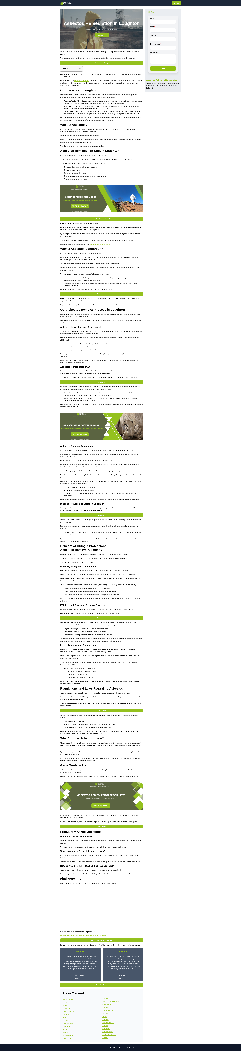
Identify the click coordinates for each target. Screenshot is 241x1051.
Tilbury (65, 1029)
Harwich (105, 1037)
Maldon (104, 1016)
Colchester (106, 1028)
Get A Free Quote (101, 985)
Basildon (65, 1020)
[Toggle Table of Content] (78, 68)
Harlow (65, 1005)
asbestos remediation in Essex (100, 244)
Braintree (105, 1007)
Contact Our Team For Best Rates (101, 219)
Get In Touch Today (101, 63)
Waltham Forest (84, 935)
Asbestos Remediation (81, 80)
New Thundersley (68, 1035)
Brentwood (66, 1008)
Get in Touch (102, 710)
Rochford (105, 1019)
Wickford (65, 1032)
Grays (64, 1017)
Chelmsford (66, 1026)
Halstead (105, 1025)
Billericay (66, 1014)
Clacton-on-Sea (107, 1031)
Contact (176, 3)
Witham (105, 1013)
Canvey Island (107, 1004)
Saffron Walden (107, 1010)
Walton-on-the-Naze (109, 1034)
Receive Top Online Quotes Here (101, 940)
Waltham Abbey (65, 935)
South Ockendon (68, 1011)
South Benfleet (67, 1038)
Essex (65, 1002)
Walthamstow (94, 935)
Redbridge (103, 935)
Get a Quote (100, 35)
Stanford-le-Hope (68, 1023)
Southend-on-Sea (108, 1022)
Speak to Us (102, 382)
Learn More (101, 515)
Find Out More (101, 294)
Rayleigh (105, 998)
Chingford (74, 935)
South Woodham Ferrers (110, 1001)
